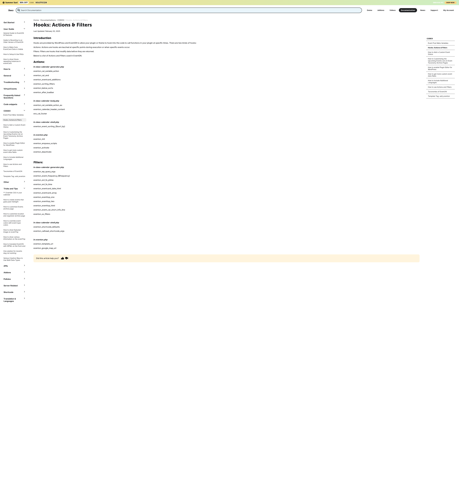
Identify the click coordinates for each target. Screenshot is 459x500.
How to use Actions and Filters (12, 165)
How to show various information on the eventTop (14, 238)
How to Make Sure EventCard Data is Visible (13, 48)
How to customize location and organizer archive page (14, 215)
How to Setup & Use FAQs (13, 54)
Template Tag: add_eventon (14, 176)
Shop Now (450, 2)
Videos (393, 10)
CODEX (430, 39)
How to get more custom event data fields (13, 151)
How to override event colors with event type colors (12, 223)
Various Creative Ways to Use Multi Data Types (13, 259)
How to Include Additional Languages (13, 158)
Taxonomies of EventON (12, 171)
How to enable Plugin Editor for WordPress (14, 144)
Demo (369, 10)
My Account (448, 10)
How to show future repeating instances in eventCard (12, 61)
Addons (380, 10)
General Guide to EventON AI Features (13, 34)
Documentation (408, 10)
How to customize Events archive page (13, 208)
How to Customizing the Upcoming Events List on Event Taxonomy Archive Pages (13, 135)
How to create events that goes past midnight (13, 201)
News (422, 10)
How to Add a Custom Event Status (14, 126)
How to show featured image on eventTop (12, 231)
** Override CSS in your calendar (12, 194)
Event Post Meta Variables (13, 115)
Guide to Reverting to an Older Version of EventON (13, 41)
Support (434, 10)
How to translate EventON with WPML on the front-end (14, 245)
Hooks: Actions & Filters (12, 120)
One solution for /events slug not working (12, 252)
